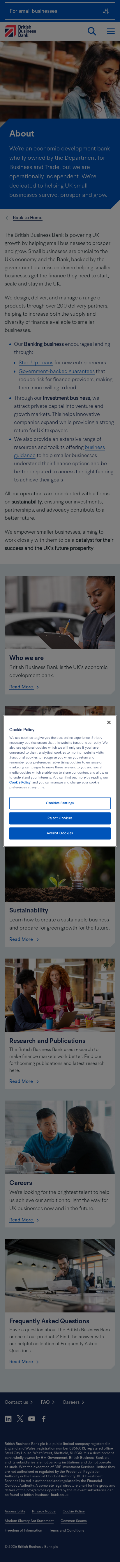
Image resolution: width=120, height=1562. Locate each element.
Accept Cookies (60, 833)
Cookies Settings (60, 803)
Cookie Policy (20, 782)
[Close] (109, 722)
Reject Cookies (60, 818)
